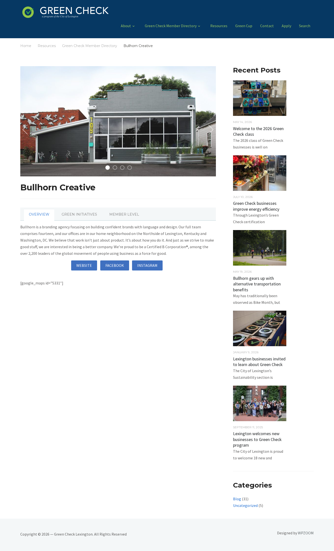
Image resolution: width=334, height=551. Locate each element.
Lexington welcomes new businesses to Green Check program (257, 439)
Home (25, 46)
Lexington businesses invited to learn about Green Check (259, 361)
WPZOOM (306, 532)
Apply (286, 25)
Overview (39, 214)
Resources (218, 25)
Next (210, 129)
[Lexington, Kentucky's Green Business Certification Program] (91, 13)
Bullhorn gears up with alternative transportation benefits (257, 284)
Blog (237, 498)
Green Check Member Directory (171, 25)
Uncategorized (245, 505)
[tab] (39, 215)
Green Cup (243, 25)
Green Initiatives (79, 214)
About (126, 25)
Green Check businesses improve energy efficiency (256, 206)
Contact (267, 25)
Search (304, 25)
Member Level (124, 214)
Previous (26, 129)
